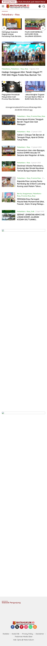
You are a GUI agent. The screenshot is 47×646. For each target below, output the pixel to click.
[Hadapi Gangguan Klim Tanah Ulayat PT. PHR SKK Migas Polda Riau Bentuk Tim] (23, 54)
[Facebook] (13, 627)
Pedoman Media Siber (24, 637)
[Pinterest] (22, 627)
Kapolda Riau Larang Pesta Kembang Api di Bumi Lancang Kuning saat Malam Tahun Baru (31, 185)
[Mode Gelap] (39, 6)
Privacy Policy (27, 634)
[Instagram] (26, 627)
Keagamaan (27, 193)
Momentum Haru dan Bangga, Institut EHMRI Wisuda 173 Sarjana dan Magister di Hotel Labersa (31, 154)
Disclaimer (40, 634)
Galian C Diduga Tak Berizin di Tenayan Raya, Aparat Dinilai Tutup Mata (30, 137)
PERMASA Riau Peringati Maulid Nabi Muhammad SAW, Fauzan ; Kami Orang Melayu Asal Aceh (30, 203)
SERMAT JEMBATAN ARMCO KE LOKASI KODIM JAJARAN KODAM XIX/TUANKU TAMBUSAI (31, 218)
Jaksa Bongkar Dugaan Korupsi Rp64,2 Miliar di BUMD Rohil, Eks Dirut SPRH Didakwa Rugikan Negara (34, 97)
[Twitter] (17, 627)
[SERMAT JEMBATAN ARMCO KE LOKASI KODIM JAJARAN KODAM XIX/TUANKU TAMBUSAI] (8, 216)
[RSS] (35, 627)
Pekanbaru (6, 69)
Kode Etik (15, 634)
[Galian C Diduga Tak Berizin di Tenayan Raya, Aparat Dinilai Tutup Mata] (8, 136)
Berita (19, 193)
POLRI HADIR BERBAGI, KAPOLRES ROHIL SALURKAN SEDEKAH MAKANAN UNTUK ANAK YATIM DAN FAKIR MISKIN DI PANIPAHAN (11, 34)
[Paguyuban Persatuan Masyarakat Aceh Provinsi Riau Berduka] (12, 86)
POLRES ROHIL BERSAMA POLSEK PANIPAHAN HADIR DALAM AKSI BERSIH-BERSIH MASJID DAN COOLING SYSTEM (34, 34)
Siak (32, 211)
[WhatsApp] (30, 627)
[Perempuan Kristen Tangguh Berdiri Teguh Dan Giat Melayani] (8, 121)
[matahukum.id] (17, 6)
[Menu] (3, 6)
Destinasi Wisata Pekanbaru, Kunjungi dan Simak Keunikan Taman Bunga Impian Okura (30, 168)
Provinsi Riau (36, 116)
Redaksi (6, 634)
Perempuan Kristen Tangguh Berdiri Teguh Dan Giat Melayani (30, 122)
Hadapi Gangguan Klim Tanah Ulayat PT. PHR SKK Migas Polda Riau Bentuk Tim (22, 73)
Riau (26, 69)
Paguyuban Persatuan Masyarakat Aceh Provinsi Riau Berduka (11, 97)
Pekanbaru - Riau (17, 69)
